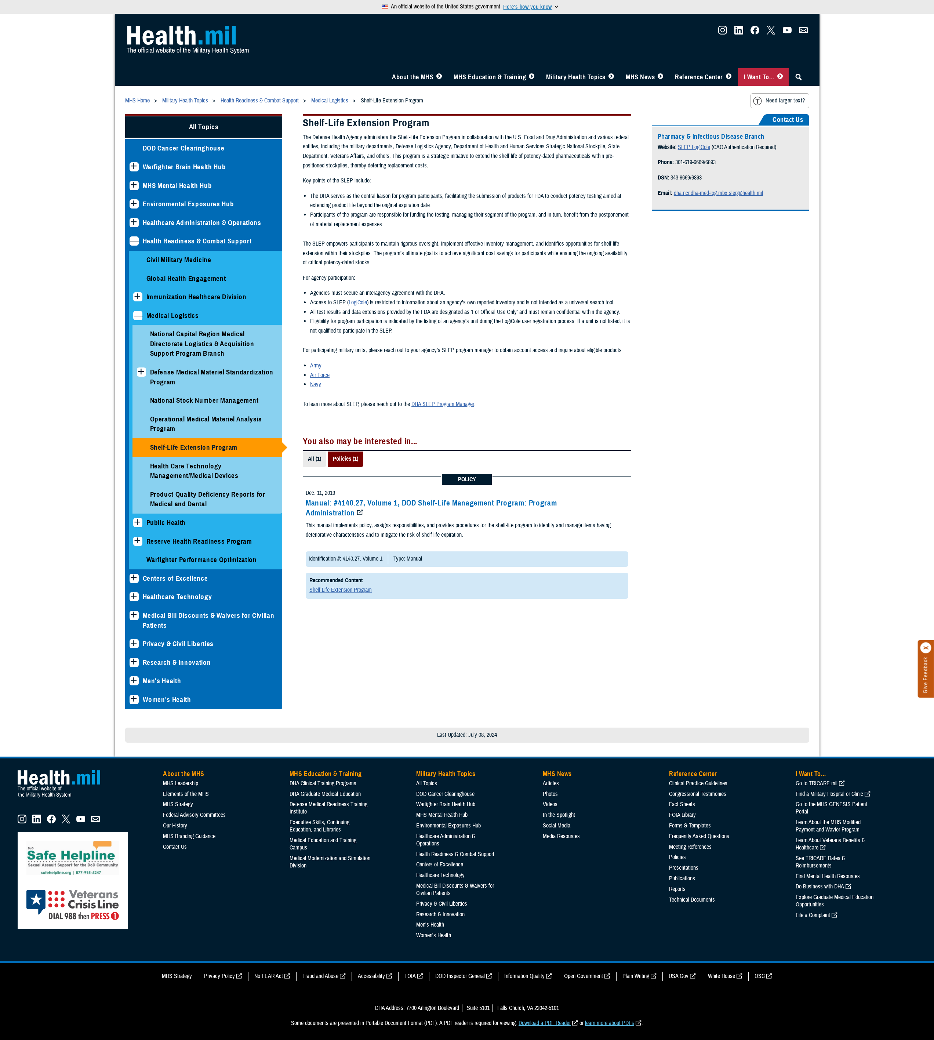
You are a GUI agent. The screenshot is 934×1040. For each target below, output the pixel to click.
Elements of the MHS (186, 794)
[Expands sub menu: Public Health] (137, 522)
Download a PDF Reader (545, 1023)
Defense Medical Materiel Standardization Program (212, 377)
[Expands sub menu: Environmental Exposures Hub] (134, 204)
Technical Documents (692, 899)
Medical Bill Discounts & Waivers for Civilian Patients (209, 620)
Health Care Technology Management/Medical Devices (194, 471)
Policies (677, 857)
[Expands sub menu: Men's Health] (134, 680)
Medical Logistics (172, 315)
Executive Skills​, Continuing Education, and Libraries (319, 826)
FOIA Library (682, 815)
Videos (550, 804)
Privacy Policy (219, 976)
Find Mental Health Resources (828, 876)
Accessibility (371, 976)
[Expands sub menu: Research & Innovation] (134, 662)
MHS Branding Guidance (189, 836)
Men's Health (162, 681)
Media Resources (561, 836)
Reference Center (699, 77)
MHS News (640, 77)
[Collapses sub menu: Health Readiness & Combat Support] (134, 241)
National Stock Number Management (204, 400)
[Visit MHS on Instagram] (722, 32)
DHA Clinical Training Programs (323, 783)
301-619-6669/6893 (695, 162)
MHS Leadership (180, 783)
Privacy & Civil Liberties (178, 643)
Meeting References (690, 847)
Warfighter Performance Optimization (201, 559)
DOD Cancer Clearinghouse (184, 148)
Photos (550, 794)
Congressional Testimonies (697, 794)
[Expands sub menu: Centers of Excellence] (134, 578)
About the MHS (412, 77)
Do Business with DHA (820, 886)
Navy (315, 384)
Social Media (556, 825)
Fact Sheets (682, 804)
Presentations (683, 868)
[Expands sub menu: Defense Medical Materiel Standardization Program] (141, 372)
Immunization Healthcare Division (196, 297)
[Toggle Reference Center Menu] (728, 77)
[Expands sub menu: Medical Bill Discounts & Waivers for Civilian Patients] (134, 615)
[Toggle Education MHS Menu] (531, 77)
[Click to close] (925, 647)
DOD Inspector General (460, 976)
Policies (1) (345, 459)
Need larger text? (785, 100)
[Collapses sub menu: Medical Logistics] (137, 315)
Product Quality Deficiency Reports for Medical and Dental (207, 499)
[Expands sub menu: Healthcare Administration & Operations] (134, 222)
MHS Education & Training (490, 77)
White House (721, 976)
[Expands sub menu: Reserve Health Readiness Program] (137, 541)
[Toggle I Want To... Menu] (780, 77)
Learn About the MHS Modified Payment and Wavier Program (828, 826)
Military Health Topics (576, 77)
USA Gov (678, 976)
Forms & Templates (690, 825)
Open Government (583, 976)
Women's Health (167, 699)
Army (315, 365)
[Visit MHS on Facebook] (755, 32)
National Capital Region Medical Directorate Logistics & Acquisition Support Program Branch (202, 344)
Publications (682, 878)
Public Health (166, 522)
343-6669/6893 (686, 177)
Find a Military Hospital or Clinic (829, 794)
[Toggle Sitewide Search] (798, 77)
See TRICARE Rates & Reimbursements (820, 862)
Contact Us (175, 847)
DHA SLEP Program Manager (442, 404)
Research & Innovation (177, 662)
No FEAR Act (268, 976)
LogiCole (358, 302)
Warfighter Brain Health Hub (184, 167)
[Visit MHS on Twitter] (771, 32)
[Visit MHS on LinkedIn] (738, 32)
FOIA (410, 976)
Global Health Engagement (186, 278)
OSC (760, 976)
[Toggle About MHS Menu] (439, 77)
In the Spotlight (559, 815)
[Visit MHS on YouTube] (787, 32)
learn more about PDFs (609, 1023)
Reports (677, 889)
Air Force (320, 375)
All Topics (204, 127)
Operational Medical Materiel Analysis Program (206, 424)
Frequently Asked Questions (699, 836)
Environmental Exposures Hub (188, 204)
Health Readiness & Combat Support (197, 241)
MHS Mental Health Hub (177, 185)
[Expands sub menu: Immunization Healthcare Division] (137, 296)
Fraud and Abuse (320, 976)
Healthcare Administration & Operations (202, 222)
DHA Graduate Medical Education (325, 794)
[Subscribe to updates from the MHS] (803, 32)
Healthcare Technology (177, 597)
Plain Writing (635, 976)
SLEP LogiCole (694, 147)
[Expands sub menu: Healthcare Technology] (134, 596)
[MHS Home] (63, 797)
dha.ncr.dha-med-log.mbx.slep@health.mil (718, 193)
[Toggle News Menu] (660, 77)
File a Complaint (813, 915)
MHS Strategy (178, 804)
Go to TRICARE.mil (816, 783)
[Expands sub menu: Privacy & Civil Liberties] (134, 643)
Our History (175, 825)
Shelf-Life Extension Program (194, 447)
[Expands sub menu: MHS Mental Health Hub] (134, 185)
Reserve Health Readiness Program (199, 541)
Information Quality (524, 976)
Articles (551, 783)
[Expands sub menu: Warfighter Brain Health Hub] (134, 166)
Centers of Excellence (175, 578)
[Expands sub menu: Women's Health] (134, 699)
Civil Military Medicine (178, 260)
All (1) (314, 459)
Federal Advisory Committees (194, 815)
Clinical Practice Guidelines (698, 783)
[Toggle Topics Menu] (611, 77)
